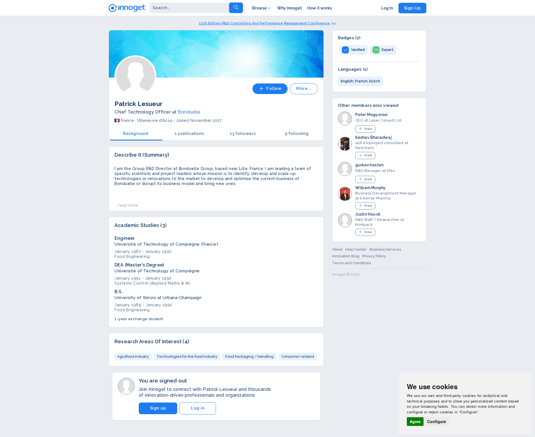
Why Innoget (289, 8)
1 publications (189, 133)
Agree (415, 421)
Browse (259, 8)
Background (135, 133)
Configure (436, 421)
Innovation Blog (345, 256)
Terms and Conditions (351, 263)
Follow (273, 88)
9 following (296, 133)
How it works (319, 8)
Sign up (158, 408)
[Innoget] (127, 7)
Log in (198, 408)
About (337, 249)
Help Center (356, 249)
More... (304, 88)
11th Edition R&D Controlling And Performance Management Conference (264, 23)
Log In (387, 8)
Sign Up (412, 8)
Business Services (385, 249)
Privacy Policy (374, 256)
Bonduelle (189, 112)
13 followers (243, 133)
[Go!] (236, 8)
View (368, 129)
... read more (126, 205)
